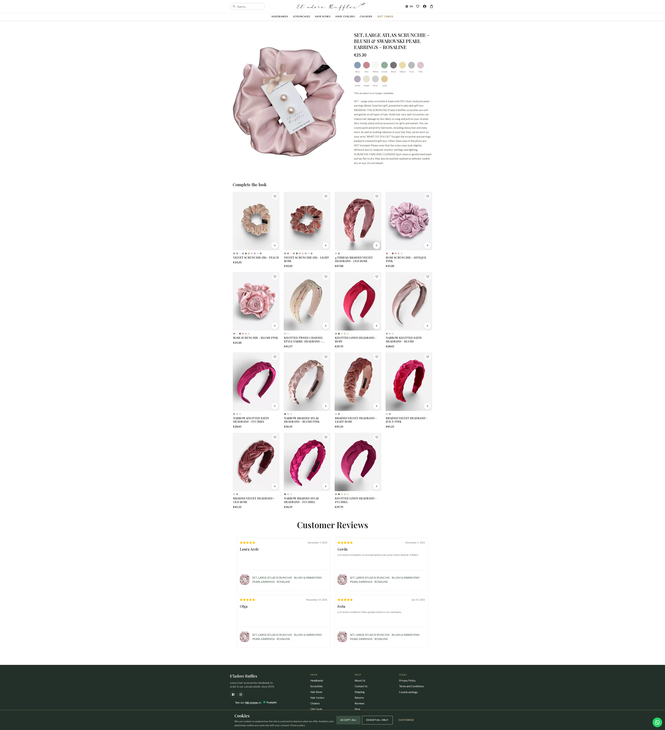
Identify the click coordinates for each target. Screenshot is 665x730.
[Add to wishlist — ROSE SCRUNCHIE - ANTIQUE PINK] (428, 196)
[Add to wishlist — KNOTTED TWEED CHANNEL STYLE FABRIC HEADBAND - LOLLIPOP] (326, 277)
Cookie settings (408, 692)
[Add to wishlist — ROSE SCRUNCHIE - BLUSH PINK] (275, 277)
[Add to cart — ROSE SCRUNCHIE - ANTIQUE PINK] (427, 245)
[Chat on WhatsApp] (657, 722)
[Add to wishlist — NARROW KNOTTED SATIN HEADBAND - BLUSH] (428, 277)
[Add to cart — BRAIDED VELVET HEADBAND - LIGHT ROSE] (376, 406)
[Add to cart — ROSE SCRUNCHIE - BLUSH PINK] (274, 325)
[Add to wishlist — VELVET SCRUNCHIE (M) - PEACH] (275, 196)
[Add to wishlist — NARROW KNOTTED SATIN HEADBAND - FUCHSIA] (275, 357)
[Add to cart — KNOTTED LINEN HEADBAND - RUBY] (376, 325)
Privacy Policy (407, 680)
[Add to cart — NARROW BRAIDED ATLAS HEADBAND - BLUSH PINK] (325, 406)
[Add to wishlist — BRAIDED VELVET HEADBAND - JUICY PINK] (428, 357)
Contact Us (361, 686)
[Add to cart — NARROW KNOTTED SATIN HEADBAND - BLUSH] (427, 325)
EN (411, 6)
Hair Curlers (345, 16)
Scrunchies (301, 16)
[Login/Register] (424, 6)
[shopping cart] (431, 6)
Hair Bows (323, 16)
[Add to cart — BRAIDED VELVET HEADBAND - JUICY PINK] (427, 406)
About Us (360, 680)
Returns (359, 697)
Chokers (366, 16)
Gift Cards (385, 16)
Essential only (377, 720)
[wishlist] (417, 6)
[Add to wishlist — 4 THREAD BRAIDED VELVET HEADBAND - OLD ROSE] (377, 196)
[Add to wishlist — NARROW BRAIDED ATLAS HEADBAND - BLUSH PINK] (326, 357)
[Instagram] (241, 694)
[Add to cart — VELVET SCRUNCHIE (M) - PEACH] (274, 245)
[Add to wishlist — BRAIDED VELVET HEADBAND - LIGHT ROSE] (377, 357)
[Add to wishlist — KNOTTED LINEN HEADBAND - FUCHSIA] (377, 437)
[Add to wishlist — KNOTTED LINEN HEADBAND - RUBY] (377, 277)
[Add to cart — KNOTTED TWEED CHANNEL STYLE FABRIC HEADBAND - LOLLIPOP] (325, 325)
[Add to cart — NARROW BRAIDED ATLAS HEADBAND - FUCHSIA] (325, 486)
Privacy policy (297, 725)
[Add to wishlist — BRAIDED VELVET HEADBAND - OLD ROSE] (275, 437)
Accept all (348, 720)
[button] (289, 102)
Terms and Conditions (411, 686)
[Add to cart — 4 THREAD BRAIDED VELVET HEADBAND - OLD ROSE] (376, 245)
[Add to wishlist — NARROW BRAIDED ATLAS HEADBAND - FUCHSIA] (326, 437)
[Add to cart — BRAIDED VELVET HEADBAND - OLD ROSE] (274, 486)
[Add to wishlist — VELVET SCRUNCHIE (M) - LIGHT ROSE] (326, 196)
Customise (406, 720)
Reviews (359, 703)
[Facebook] (233, 694)
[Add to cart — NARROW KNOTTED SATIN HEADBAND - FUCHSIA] (274, 406)
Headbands (280, 16)
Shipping (360, 691)
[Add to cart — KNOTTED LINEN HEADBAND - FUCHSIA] (376, 486)
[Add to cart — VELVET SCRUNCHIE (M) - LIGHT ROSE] (325, 245)
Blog (357, 709)
